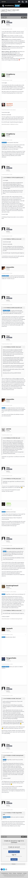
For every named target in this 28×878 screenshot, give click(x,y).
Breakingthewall (12, 585)
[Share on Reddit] (6, 869)
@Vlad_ (3, 275)
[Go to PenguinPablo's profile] (3, 659)
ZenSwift (9, 628)
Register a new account (14, 851)
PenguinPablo (11, 658)
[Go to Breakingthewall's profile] (3, 586)
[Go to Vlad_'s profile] (3, 22)
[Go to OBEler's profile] (3, 504)
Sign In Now (14, 859)
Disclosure (19, 873)
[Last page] (26, 17)
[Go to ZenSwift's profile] (3, 629)
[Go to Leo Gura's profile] (3, 104)
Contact (25, 873)
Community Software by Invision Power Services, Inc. (14, 876)
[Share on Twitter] (4, 869)
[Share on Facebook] (2, 869)
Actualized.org (4, 873)
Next (23, 17)
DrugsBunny (10, 74)
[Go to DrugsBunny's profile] (3, 75)
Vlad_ (6, 11)
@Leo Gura (4, 142)
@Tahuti (3, 511)
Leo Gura (17, 239)
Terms (10, 873)
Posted (7, 29)
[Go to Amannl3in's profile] (3, 268)
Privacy (14, 873)
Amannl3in (10, 267)
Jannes (8, 429)
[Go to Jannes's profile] (3, 429)
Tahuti (17, 347)
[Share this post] (25, 29)
